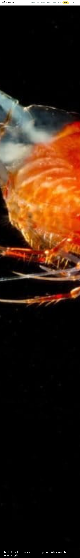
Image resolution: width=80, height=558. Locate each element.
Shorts (59, 2)
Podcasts (43, 2)
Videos (37, 2)
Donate (65, 2)
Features (32, 2)
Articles (54, 2)
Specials (49, 2)
